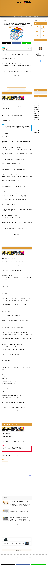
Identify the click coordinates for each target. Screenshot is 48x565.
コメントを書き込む (16, 550)
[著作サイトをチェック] (40, 61)
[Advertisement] (24, 10)
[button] (45, 20)
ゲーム (3, 459)
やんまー (40, 52)
